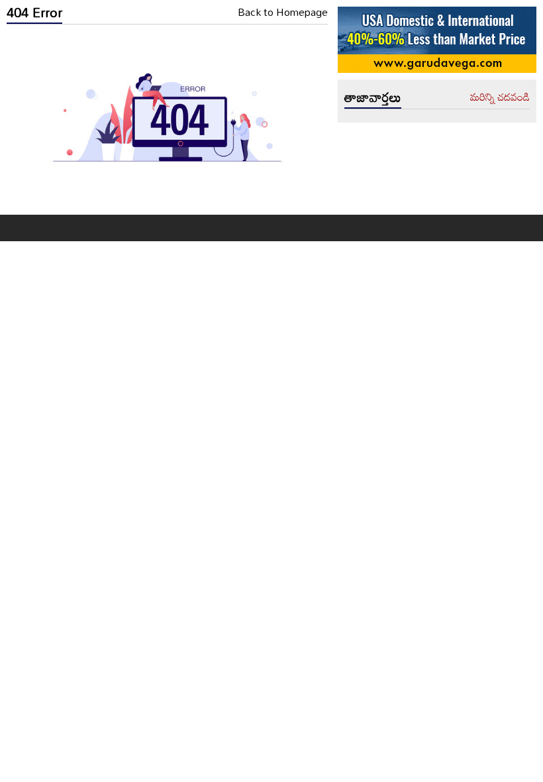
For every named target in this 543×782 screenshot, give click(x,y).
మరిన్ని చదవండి (500, 97)
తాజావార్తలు (372, 96)
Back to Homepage (283, 13)
